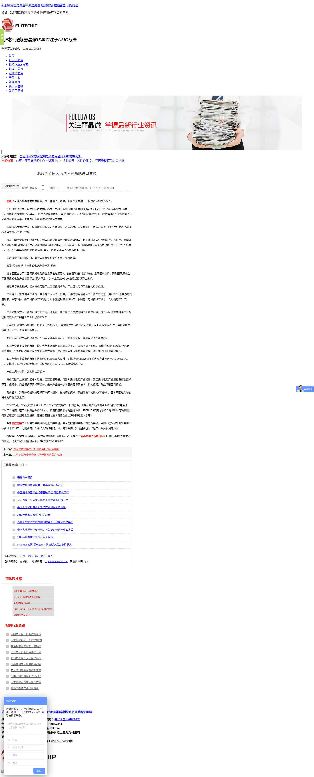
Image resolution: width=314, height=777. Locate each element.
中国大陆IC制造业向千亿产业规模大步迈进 (41, 507)
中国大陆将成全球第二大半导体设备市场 (40, 485)
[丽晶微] (19, 30)
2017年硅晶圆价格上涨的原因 (33, 515)
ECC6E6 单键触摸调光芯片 (26, 597)
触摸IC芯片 (16, 69)
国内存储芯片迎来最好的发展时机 (28, 664)
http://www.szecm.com (56, 561)
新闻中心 (54, 160)
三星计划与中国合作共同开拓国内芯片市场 (37, 454)
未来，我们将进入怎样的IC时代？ (28, 676)
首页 (12, 55)
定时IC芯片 (16, 73)
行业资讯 (68, 160)
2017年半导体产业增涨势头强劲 (35, 537)
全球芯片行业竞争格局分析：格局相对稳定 (28, 652)
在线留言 (60, 5)
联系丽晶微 (16, 90)
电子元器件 (46, 556)
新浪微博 (7, 5)
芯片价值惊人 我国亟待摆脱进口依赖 (100, 160)
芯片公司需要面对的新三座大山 (28, 670)
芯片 (22, 556)
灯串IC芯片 (16, 60)
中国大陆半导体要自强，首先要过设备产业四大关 (45, 529)
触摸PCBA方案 (18, 64)
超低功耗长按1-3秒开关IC (26, 591)
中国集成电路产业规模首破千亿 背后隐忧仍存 (43, 492)
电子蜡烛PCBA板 (21, 603)
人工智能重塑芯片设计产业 (26, 682)
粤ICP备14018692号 (67, 719)
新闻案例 (14, 82)
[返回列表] (11, 188)
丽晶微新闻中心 (35, 160)
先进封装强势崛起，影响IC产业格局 (28, 646)
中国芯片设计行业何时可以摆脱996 (28, 634)
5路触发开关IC (20, 615)
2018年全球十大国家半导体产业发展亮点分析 (28, 658)
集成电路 (33, 556)
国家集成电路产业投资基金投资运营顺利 (36, 449)
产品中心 (14, 77)
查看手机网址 (43, 189)
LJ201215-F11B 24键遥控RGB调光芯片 (32, 609)
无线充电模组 (25, 477)
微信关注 (19, 5)
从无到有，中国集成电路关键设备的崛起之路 (42, 500)
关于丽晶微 (16, 86)
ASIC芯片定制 (72, 156)
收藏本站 (47, 5)
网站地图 (72, 5)
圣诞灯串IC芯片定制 (33, 156)
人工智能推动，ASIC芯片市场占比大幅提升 (28, 640)
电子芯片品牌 (54, 156)
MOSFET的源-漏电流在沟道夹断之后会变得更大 (44, 544)
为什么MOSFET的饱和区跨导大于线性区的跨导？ (45, 522)
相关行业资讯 (15, 625)
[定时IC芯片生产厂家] (157, 123)
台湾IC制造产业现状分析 (25, 688)
